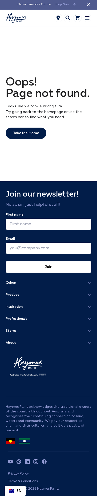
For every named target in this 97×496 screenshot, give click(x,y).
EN (19, 490)
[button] (68, 18)
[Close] (88, 4)
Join (49, 267)
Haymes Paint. (48, 488)
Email (10, 238)
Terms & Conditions (23, 481)
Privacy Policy (18, 473)
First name (14, 214)
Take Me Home (26, 133)
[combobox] (15, 491)
